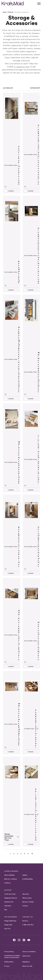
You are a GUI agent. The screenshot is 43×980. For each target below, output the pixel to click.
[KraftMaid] (13, 3)
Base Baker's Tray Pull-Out (19, 546)
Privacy (6, 966)
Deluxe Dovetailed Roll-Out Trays (9, 837)
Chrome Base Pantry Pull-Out (38, 546)
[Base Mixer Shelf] (12, 228)
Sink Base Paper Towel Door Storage (38, 255)
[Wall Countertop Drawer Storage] (12, 686)
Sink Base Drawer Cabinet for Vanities (38, 154)
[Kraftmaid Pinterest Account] (24, 940)
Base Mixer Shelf (19, 272)
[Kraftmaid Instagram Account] (19, 940)
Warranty (25, 894)
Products (7, 883)
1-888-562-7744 (28, 924)
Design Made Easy (10, 921)
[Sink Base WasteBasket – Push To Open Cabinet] (12, 310)
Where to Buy (27, 898)
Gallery (24, 875)
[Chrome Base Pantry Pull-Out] (31, 510)
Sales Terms (26, 956)
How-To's (7, 928)
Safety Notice (9, 962)
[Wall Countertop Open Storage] (12, 422)
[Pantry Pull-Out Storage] (12, 119)
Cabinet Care (8, 902)
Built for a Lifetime (10, 879)
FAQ (5, 909)
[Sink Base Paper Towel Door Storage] (31, 211)
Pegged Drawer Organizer (35, 728)
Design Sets (8, 924)
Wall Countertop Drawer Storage (19, 724)
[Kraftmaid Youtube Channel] (28, 940)
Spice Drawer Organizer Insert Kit (35, 814)
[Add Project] (6, 187)
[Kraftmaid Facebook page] (14, 940)
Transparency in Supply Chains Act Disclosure (12, 956)
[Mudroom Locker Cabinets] (31, 599)
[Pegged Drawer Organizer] (31, 690)
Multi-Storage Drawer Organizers (19, 635)
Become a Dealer (28, 902)
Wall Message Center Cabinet (38, 372)
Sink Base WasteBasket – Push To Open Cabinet (19, 359)
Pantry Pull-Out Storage (19, 165)
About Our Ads (27, 966)
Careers (25, 906)
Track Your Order (10, 894)
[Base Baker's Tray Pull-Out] (12, 510)
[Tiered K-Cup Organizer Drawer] (31, 419)
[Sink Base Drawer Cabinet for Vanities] (31, 108)
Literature (7, 906)
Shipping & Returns (10, 898)
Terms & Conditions (29, 951)
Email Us (25, 921)
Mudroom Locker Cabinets (38, 640)
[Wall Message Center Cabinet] (31, 323)
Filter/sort (35, 88)
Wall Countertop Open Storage (19, 462)
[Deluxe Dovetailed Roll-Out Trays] (12, 795)
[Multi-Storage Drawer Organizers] (12, 593)
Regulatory (26, 962)
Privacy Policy (9, 951)
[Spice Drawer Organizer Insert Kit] (31, 772)
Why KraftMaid (9, 875)
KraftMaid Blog (27, 879)
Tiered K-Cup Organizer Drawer (38, 459)
